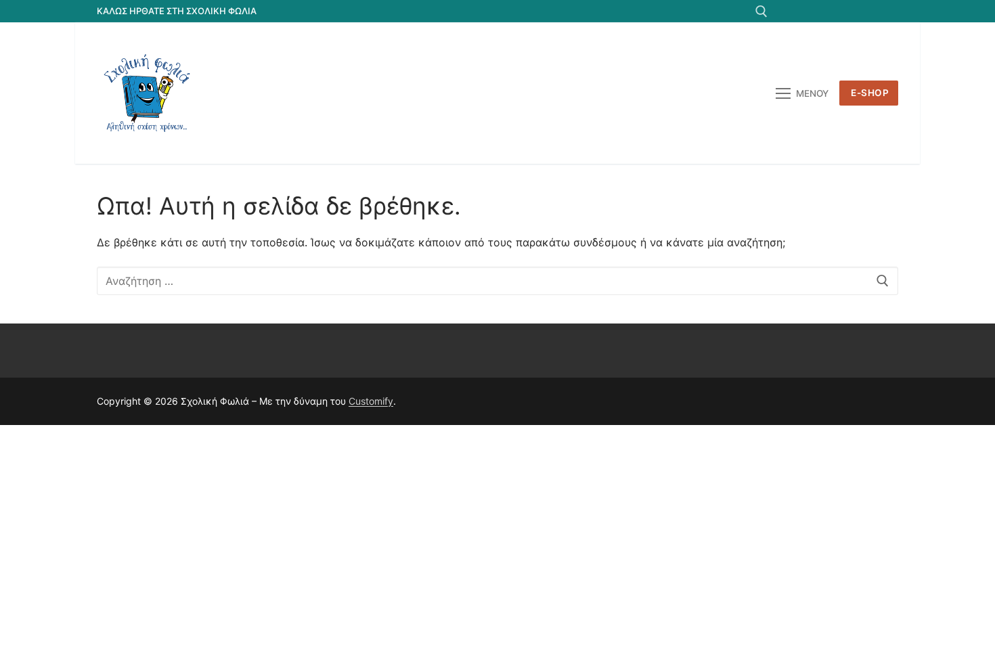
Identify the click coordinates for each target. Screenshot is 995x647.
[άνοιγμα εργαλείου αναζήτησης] (761, 11)
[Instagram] (863, 11)
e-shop (870, 92)
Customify (371, 401)
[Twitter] (813, 11)
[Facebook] (788, 11)
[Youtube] (838, 11)
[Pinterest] (887, 11)
